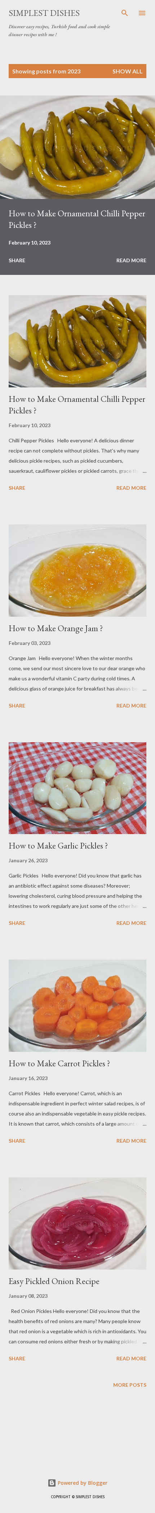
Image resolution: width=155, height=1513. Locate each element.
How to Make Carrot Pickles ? (59, 1063)
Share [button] (17, 260)
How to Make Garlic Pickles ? (58, 845)
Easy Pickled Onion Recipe (54, 1281)
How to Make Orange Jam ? (56, 628)
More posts (129, 1385)
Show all (127, 71)
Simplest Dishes (44, 12)
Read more (131, 260)
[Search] (124, 13)
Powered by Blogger (81, 1482)
